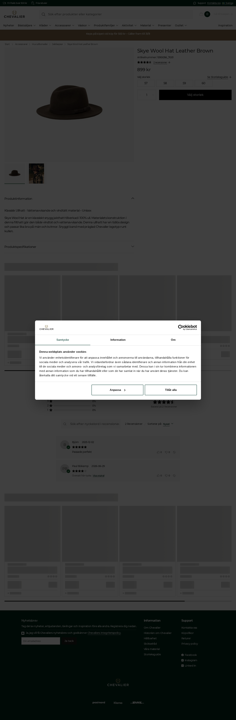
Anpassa (115, 389)
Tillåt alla (171, 389)
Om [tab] (173, 339)
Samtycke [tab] (62, 339)
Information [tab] (118, 339)
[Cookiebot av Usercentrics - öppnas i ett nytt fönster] (181, 327)
